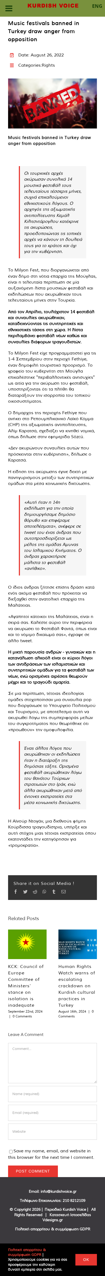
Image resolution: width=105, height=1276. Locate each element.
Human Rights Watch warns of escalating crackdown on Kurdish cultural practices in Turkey (76, 986)
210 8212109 (74, 1200)
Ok (86, 1259)
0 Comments (22, 1016)
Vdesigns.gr (53, 1219)
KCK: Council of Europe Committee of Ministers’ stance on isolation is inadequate (26, 986)
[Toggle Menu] (9, 8)
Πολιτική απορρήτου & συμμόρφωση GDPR (52, 1229)
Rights (48, 65)
